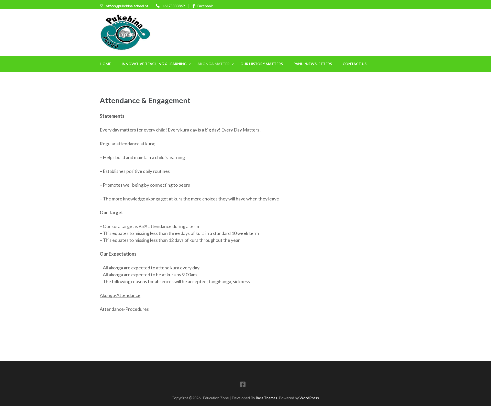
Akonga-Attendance (120, 295)
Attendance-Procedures (124, 309)
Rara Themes (266, 398)
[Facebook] (243, 385)
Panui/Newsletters (313, 64)
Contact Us (354, 64)
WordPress (309, 398)
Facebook (205, 6)
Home (105, 64)
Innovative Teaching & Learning (154, 64)
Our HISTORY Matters (261, 64)
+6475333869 (173, 6)
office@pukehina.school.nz (127, 6)
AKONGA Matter (213, 64)
